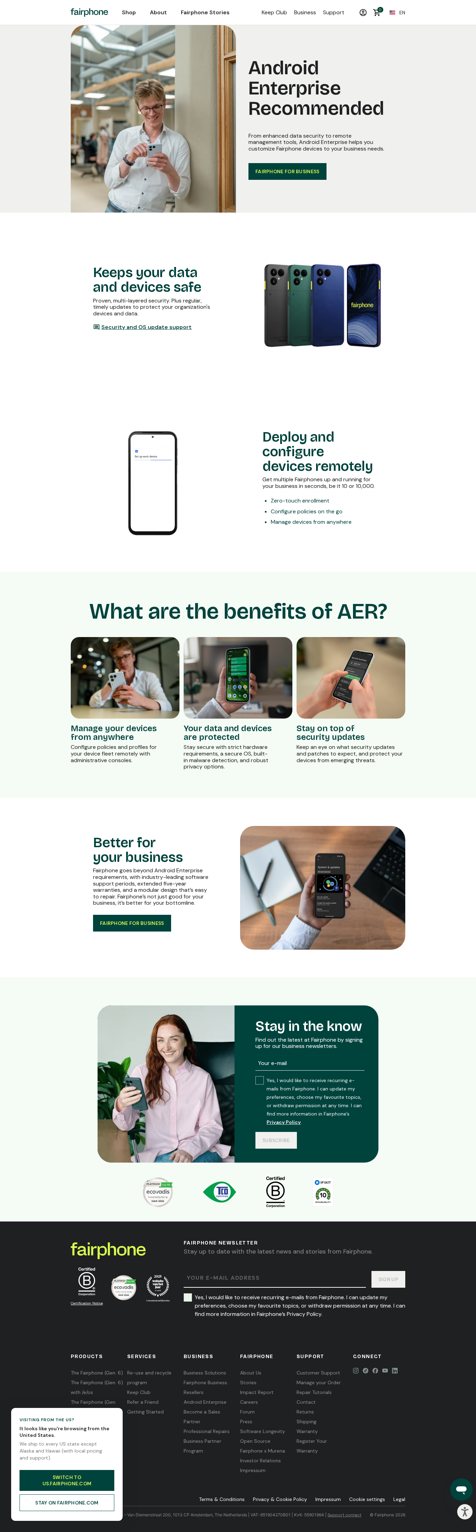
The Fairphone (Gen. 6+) (93, 1407)
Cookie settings (367, 1499)
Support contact (344, 1515)
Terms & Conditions (222, 1499)
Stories (248, 1382)
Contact (306, 1402)
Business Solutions (205, 1373)
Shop (129, 12)
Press (246, 1421)
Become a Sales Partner (202, 1417)
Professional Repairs (207, 1431)
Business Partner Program (202, 1446)
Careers (249, 1402)
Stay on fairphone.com (66, 1503)
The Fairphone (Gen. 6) (97, 1373)
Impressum (253, 1470)
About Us (250, 1373)
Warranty (307, 1431)
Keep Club (274, 12)
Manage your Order (319, 1382)
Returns (305, 1412)
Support (333, 12)
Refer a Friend (143, 1402)
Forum (247, 1412)
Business (305, 12)
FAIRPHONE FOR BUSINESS (287, 171)
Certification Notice (87, 1303)
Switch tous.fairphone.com (67, 1480)
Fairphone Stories (205, 12)
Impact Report (257, 1392)
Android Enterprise (205, 1402)
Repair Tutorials (314, 1392)
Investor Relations (260, 1460)
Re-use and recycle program (149, 1378)
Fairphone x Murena (262, 1451)
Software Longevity (262, 1431)
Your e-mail (272, 1063)
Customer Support (318, 1373)
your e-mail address (223, 1278)
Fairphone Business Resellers (205, 1387)
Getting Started (145, 1412)
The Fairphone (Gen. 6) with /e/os (97, 1387)
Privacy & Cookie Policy (280, 1499)
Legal (399, 1499)
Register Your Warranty (312, 1446)
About (158, 12)
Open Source (255, 1441)
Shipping (306, 1421)
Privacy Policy (284, 1122)
